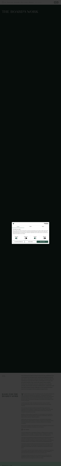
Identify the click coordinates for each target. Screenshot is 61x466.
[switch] (26, 238)
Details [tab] (31, 226)
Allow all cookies (42, 241)
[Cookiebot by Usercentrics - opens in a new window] (44, 223)
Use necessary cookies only (18, 241)
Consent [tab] (18, 226)
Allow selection (30, 241)
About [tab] (43, 226)
